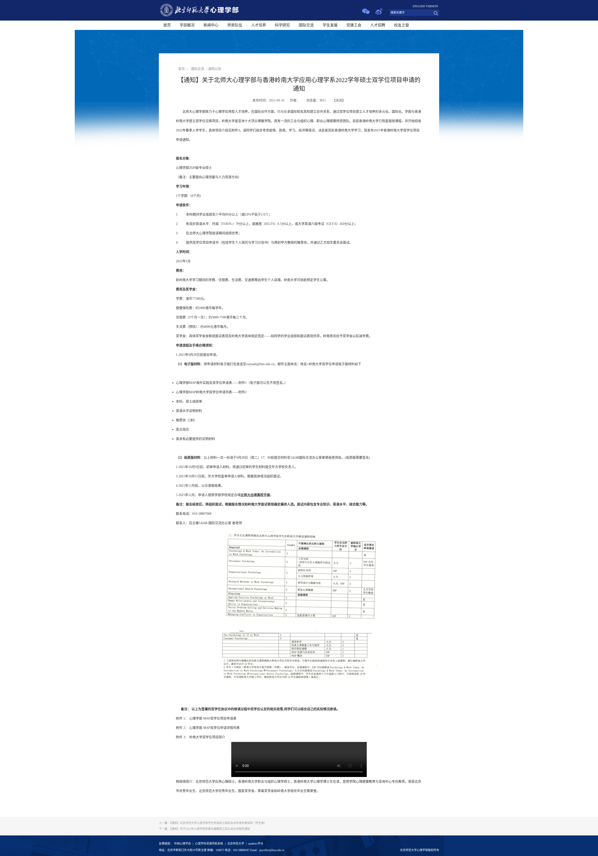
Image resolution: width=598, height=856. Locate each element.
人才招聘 (377, 25)
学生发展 (330, 25)
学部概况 (187, 25)
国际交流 (306, 25)
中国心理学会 (182, 843)
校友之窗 (401, 25)
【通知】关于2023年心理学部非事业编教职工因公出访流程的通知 (204, 829)
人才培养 (258, 25)
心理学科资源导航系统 (209, 843)
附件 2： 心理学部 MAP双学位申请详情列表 (208, 728)
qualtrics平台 (255, 843)
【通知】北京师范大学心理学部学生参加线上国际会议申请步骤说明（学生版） (213, 823)
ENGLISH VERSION (425, 6)
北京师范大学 (235, 843)
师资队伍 (234, 25)
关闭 (339, 100)
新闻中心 (210, 25)
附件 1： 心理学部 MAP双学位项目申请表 (206, 718)
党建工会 (353, 25)
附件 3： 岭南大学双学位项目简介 (200, 737)
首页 (167, 25)
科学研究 (282, 25)
